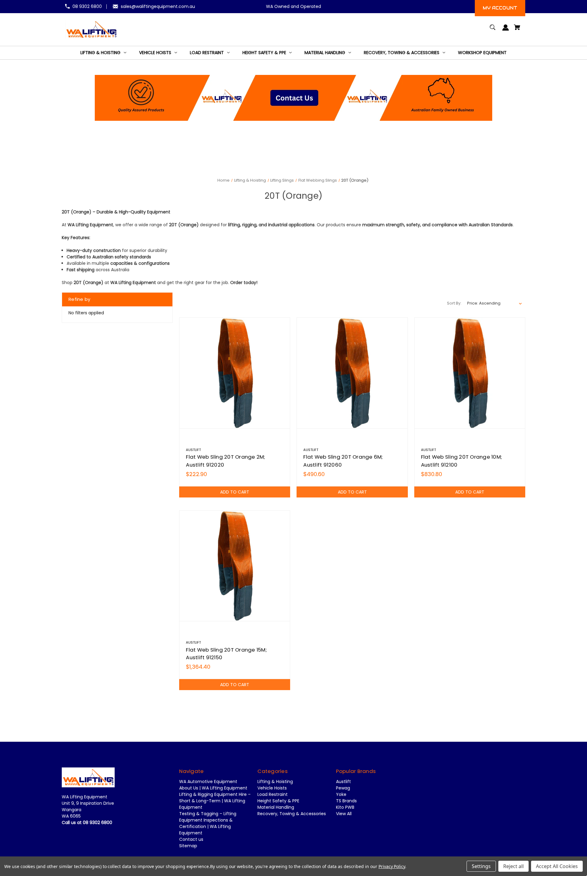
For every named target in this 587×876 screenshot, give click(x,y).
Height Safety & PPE (278, 801)
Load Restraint (272, 794)
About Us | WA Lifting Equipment (213, 788)
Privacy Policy (391, 866)
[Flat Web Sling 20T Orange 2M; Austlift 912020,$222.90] (234, 373)
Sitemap (188, 846)
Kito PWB (345, 807)
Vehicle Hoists (272, 788)
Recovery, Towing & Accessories (291, 814)
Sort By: (454, 303)
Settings (481, 866)
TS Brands (346, 801)
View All (344, 814)
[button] (293, 98)
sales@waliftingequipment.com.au (158, 6)
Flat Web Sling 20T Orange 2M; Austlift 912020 (225, 460)
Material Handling (275, 807)
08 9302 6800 (87, 6)
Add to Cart (234, 492)
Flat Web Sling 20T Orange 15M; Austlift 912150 (226, 653)
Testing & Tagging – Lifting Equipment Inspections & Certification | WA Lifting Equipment (207, 823)
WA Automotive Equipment (208, 781)
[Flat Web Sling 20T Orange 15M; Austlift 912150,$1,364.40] (234, 566)
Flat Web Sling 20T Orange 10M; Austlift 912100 (461, 460)
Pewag (343, 788)
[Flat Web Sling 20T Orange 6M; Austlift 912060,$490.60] (352, 373)
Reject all (513, 866)
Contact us (191, 839)
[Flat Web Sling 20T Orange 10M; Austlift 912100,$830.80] (470, 373)
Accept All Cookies (557, 866)
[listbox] (494, 303)
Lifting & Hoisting (275, 781)
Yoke (341, 794)
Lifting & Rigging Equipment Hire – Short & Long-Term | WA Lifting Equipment (215, 800)
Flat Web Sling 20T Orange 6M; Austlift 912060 (343, 460)
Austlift (343, 781)
